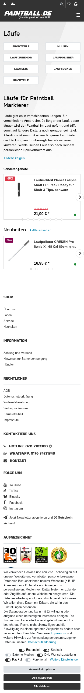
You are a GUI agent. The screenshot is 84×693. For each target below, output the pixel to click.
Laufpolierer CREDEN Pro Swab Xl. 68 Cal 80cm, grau (55, 244)
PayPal (17, 659)
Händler (9, 364)
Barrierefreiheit (13, 414)
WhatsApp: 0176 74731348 (32, 453)
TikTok (13, 491)
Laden (8, 315)
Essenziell (33, 649)
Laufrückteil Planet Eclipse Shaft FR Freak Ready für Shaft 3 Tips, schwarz (55, 185)
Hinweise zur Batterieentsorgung (25, 358)
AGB (7, 390)
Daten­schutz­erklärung (41, 642)
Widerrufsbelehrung (16, 402)
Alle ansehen (41, 230)
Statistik (56, 649)
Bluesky (14, 496)
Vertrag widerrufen (16, 408)
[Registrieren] (13, 4)
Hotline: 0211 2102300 (28, 446)
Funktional (40, 659)
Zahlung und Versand (18, 353)
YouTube (14, 485)
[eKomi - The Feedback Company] (59, 555)
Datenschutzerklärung (18, 396)
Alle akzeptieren (42, 677)
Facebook (15, 502)
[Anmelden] (5, 4)
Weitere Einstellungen (64, 659)
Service (9, 321)
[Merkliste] (69, 4)
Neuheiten (10, 326)
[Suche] (61, 4)
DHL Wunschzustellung (60, 654)
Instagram (15, 508)
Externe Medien (23, 654)
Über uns (10, 309)
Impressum (11, 420)
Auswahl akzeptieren (42, 669)
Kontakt (18, 460)
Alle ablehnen (42, 686)
